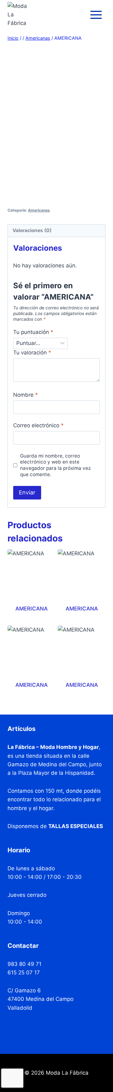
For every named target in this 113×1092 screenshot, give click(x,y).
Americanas (39, 210)
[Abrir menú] (95, 14)
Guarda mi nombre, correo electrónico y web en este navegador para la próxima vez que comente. (55, 465)
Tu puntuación (33, 332)
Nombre (25, 395)
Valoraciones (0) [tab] (32, 230)
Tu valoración (32, 352)
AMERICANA (31, 608)
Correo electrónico (38, 425)
